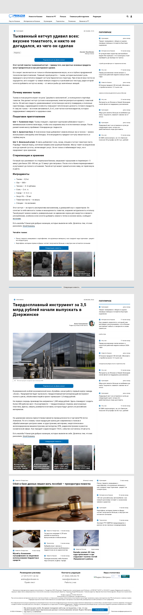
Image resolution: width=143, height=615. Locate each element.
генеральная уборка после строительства (112, 363)
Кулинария (19, 31)
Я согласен (100, 610)
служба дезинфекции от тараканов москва (112, 63)
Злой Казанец (29, 226)
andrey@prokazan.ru (30, 579)
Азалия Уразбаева (87, 52)
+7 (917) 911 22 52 (29, 576)
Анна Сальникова (81, 324)
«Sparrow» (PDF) (73, 606)
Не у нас (104, 70)
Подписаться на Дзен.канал (54, 60)
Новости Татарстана (21, 480)
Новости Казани (106, 82)
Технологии (103, 520)
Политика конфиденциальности (121, 611)
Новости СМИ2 (18, 251)
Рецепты (17, 52)
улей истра (102, 334)
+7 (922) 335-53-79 (70, 576)
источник (17, 219)
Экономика (19, 299)
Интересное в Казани (108, 51)
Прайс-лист (30, 582)
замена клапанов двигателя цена (109, 93)
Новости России (81, 549)
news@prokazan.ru (70, 579)
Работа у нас (70, 582)
